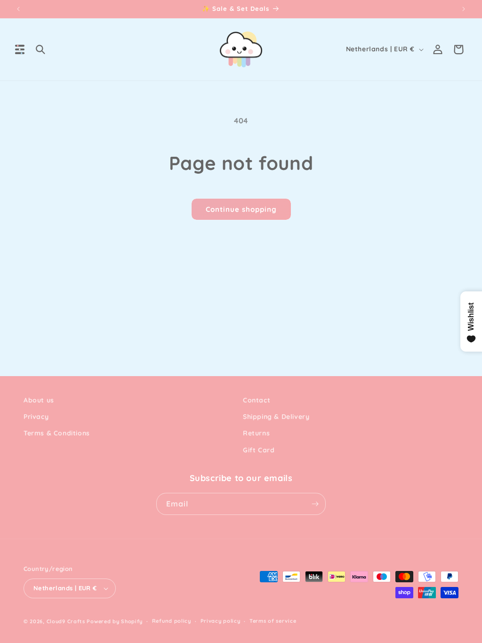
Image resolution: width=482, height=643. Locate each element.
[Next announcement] (463, 9)
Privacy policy (221, 621)
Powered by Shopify (115, 621)
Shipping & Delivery (276, 416)
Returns (256, 433)
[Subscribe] (315, 504)
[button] (19, 49)
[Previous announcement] (18, 9)
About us (39, 400)
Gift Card (258, 450)
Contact (256, 400)
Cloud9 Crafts (66, 621)
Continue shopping (241, 209)
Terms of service (272, 621)
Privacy (36, 416)
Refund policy (171, 621)
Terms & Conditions (57, 433)
